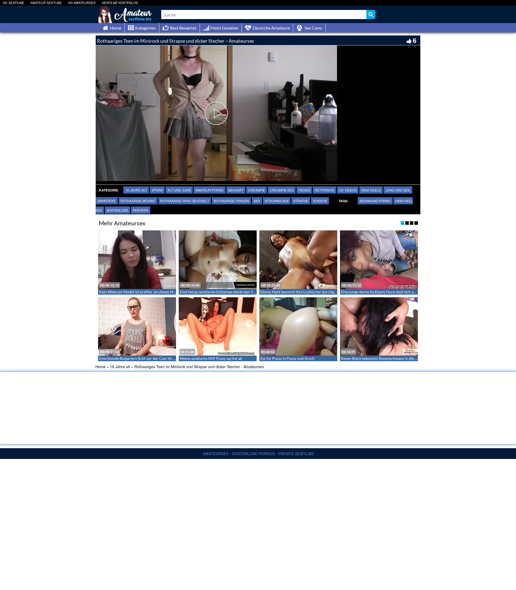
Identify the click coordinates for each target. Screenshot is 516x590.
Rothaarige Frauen (231, 200)
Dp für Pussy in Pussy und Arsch (287, 358)
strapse (300, 200)
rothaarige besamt (138, 200)
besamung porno (375, 200)
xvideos (320, 200)
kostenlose (117, 210)
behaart (235, 190)
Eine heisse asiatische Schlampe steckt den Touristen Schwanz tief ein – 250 (242, 291)
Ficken (304, 190)
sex (257, 200)
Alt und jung (179, 190)
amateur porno (209, 190)
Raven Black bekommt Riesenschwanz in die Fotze (382, 358)
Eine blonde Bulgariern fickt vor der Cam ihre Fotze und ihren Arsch (155, 358)
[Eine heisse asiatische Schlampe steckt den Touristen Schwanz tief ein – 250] (218, 259)
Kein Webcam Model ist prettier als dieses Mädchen (142, 291)
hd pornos (324, 190)
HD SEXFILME (13, 2)
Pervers (140, 210)
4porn (157, 190)
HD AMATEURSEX (82, 2)
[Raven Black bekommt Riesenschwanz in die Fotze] (379, 326)
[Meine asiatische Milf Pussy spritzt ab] (218, 326)
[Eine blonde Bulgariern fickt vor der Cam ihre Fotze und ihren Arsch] (137, 326)
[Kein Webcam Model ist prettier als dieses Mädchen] (137, 259)
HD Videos (348, 190)
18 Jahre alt (136, 190)
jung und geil (397, 190)
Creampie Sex (282, 190)
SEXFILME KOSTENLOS (120, 2)
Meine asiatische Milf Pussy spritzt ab (211, 358)
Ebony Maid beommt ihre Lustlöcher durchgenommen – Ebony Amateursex (323, 291)
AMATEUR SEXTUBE (46, 2)
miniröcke (107, 200)
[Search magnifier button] (370, 14)
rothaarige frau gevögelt (184, 200)
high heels (371, 190)
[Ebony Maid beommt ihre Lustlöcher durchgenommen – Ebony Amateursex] (298, 259)
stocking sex (277, 200)
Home (100, 366)
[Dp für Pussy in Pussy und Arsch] (298, 326)
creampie (256, 190)
